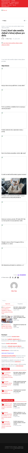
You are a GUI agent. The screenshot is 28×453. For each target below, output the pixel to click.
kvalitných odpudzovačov (14, 339)
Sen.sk (14, 5)
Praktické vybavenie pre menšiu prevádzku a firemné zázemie (19, 423)
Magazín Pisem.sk (5, 0)
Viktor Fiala (9, 38)
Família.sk (11, 3)
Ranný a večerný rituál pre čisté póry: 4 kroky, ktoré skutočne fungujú (19, 405)
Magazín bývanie (15, 2)
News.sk (16, 3)
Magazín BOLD (4, 3)
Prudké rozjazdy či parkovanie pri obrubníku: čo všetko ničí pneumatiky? (19, 383)
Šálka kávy (3, 5)
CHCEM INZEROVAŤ (5, 2)
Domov (3, 26)
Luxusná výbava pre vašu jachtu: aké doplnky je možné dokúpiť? (19, 317)
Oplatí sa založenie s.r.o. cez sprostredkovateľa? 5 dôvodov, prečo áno (19, 414)
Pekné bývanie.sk (5, 6)
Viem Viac (9, 5)
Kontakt (13, 0)
